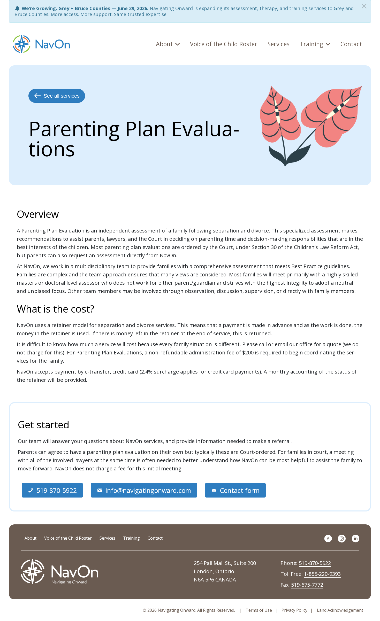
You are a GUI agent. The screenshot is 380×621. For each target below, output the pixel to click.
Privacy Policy (294, 610)
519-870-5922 (315, 563)
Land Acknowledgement (340, 610)
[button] (52, 490)
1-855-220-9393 (322, 573)
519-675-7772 (307, 584)
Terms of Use (259, 610)
